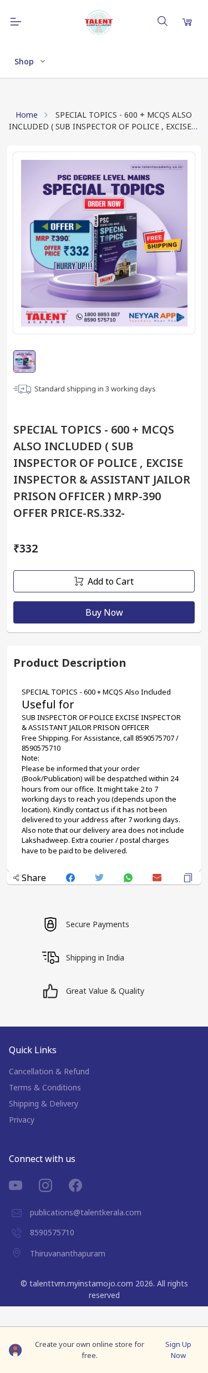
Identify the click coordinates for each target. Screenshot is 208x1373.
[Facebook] (84, 1185)
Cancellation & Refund (49, 1071)
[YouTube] (24, 1185)
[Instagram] (54, 1185)
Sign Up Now (178, 1349)
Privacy (21, 1119)
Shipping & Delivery (43, 1103)
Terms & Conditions (45, 1087)
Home (27, 114)
